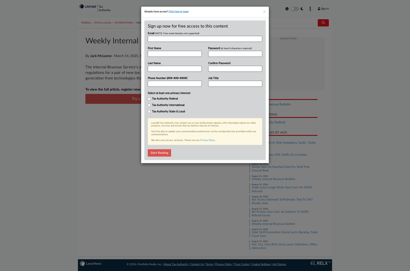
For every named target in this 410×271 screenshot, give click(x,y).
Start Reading (159, 152)
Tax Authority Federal (165, 98)
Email (173, 33)
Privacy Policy (207, 140)
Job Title (213, 78)
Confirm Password (219, 63)
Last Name (154, 63)
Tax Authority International (168, 105)
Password (230, 48)
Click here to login (178, 11)
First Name (154, 48)
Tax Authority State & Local (168, 111)
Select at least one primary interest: (169, 93)
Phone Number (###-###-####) (167, 78)
